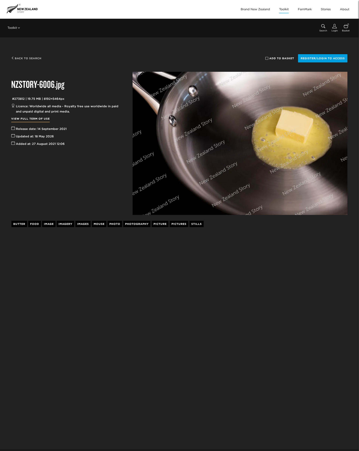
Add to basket (281, 58)
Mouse (99, 223)
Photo (114, 223)
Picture (160, 223)
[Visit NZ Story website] (22, 9)
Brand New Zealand (255, 9)
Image (49, 223)
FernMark (305, 9)
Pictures (178, 223)
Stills (196, 223)
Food (34, 223)
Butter (19, 223)
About (344, 9)
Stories (326, 9)
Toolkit (284, 9)
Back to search (28, 58)
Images (83, 223)
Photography (137, 223)
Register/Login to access (323, 58)
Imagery (65, 223)
